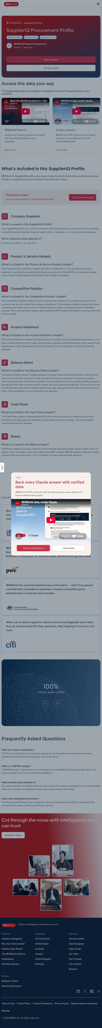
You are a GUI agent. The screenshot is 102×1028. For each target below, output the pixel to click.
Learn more (68, 548)
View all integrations (33, 548)
